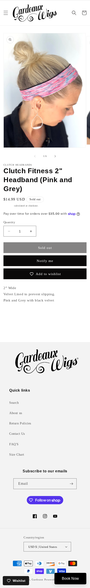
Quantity (9, 222)
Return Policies (20, 423)
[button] (6, 13)
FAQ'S (14, 444)
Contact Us (17, 433)
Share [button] (13, 314)
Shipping (8, 205)
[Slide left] (35, 156)
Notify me (45, 261)
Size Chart (16, 454)
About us (15, 413)
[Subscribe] (71, 483)
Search (14, 402)
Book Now (70, 578)
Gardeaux (38, 579)
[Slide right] (55, 156)
